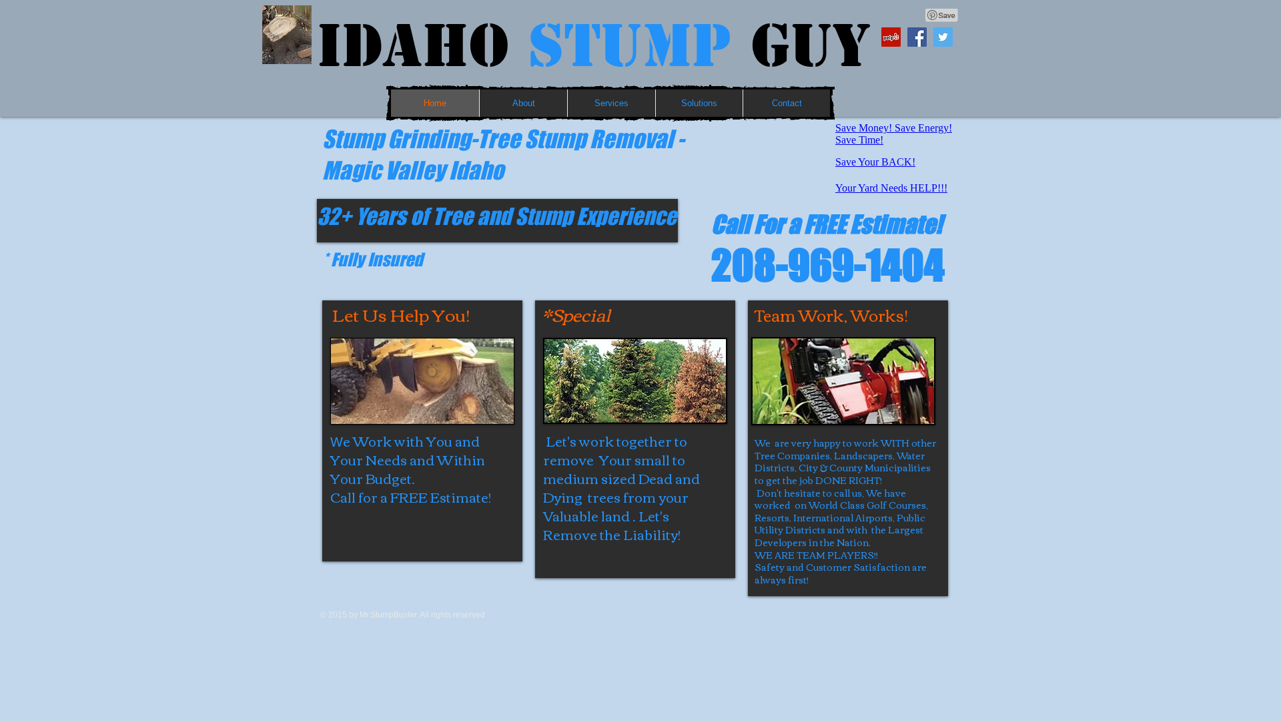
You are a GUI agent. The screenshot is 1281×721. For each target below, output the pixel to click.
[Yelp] (891, 37)
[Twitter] (943, 37)
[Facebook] (917, 37)
